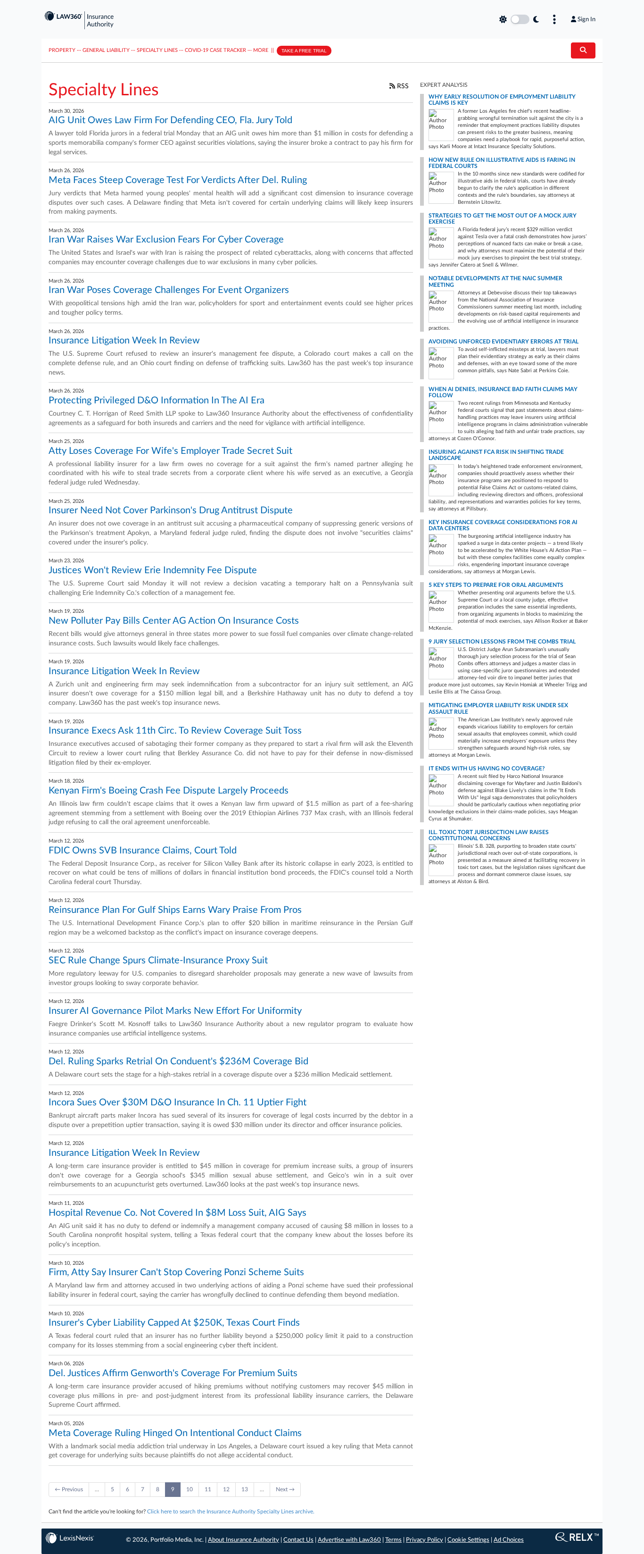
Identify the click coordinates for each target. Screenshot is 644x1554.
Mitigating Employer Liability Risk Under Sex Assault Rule (498, 708)
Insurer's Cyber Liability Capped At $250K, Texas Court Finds (174, 1323)
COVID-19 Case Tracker (215, 50)
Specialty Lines (157, 50)
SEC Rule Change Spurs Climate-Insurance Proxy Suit (158, 960)
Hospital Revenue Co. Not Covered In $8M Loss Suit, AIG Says (177, 1213)
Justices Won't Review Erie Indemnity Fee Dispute (153, 570)
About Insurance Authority (243, 1540)
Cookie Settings (468, 1540)
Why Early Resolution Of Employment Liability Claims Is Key (502, 100)
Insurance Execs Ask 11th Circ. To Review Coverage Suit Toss (175, 730)
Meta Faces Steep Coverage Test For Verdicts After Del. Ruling (178, 180)
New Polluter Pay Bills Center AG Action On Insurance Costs (174, 621)
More (260, 50)
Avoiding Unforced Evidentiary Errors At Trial (503, 341)
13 (244, 1489)
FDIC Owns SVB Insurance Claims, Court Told (143, 850)
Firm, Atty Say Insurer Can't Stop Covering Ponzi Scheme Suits (176, 1272)
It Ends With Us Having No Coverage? (487, 768)
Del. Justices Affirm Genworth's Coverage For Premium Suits (173, 1373)
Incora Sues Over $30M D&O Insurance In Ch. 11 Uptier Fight (177, 1102)
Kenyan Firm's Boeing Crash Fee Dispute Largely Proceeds (169, 790)
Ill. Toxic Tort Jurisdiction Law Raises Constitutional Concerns (489, 835)
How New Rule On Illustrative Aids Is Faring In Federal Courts (502, 163)
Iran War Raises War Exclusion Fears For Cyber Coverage (166, 239)
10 (189, 1489)
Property (62, 50)
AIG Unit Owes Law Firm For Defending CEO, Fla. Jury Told (170, 120)
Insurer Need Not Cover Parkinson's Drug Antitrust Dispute (171, 510)
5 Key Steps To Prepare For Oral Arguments (496, 585)
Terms (393, 1540)
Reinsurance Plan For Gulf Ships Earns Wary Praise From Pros (175, 910)
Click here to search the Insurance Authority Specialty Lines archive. (230, 1511)
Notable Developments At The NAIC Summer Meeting (495, 281)
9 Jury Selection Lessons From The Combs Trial (502, 641)
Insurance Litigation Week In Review (124, 340)
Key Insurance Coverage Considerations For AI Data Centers (503, 525)
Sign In (586, 19)
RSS (402, 86)
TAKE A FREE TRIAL (304, 50)
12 (226, 1489)
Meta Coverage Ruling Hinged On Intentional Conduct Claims (175, 1433)
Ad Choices (509, 1540)
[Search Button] (583, 50)
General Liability (106, 50)
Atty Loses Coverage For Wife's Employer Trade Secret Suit (170, 451)
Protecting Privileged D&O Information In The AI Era (156, 400)
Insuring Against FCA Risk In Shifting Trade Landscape (496, 455)
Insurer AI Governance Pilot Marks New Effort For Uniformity (175, 1011)
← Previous (69, 1489)
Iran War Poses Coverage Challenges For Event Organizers (169, 290)
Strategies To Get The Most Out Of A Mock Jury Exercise (503, 219)
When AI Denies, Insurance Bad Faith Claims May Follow (503, 392)
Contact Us (298, 1540)
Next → (285, 1489)
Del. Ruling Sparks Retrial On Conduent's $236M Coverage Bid (178, 1061)
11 (208, 1489)
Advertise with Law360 (349, 1540)
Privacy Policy (424, 1540)
